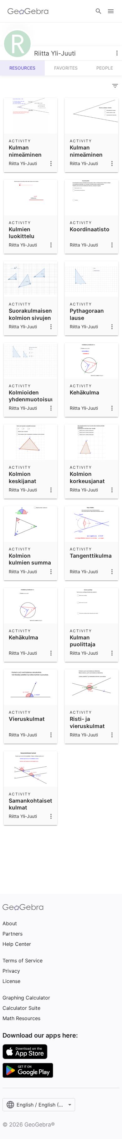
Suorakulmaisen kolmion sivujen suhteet (30, 317)
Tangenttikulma (91, 555)
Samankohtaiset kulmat (30, 804)
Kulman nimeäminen (25, 151)
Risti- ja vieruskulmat (87, 722)
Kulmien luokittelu (21, 232)
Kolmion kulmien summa (30, 559)
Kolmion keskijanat (22, 477)
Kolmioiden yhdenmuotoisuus (33, 396)
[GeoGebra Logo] (28, 11)
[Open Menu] (110, 11)
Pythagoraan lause (87, 314)
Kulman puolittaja (82, 641)
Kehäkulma (84, 392)
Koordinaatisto (89, 229)
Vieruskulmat (27, 719)
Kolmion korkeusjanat (87, 477)
